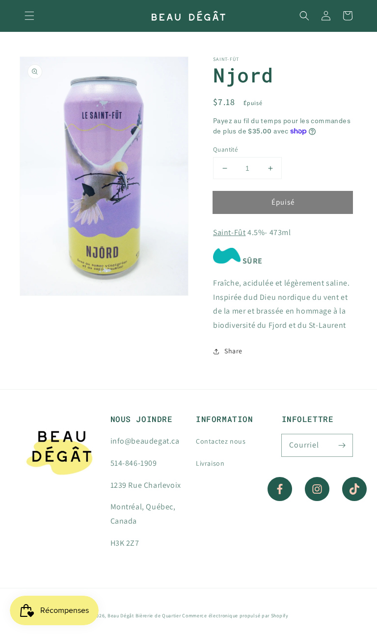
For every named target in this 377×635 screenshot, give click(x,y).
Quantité (225, 149)
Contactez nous (220, 441)
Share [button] (233, 350)
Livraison (210, 463)
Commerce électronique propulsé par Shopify (235, 615)
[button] (29, 15)
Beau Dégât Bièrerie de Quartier (144, 615)
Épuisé (283, 202)
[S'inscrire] (341, 445)
